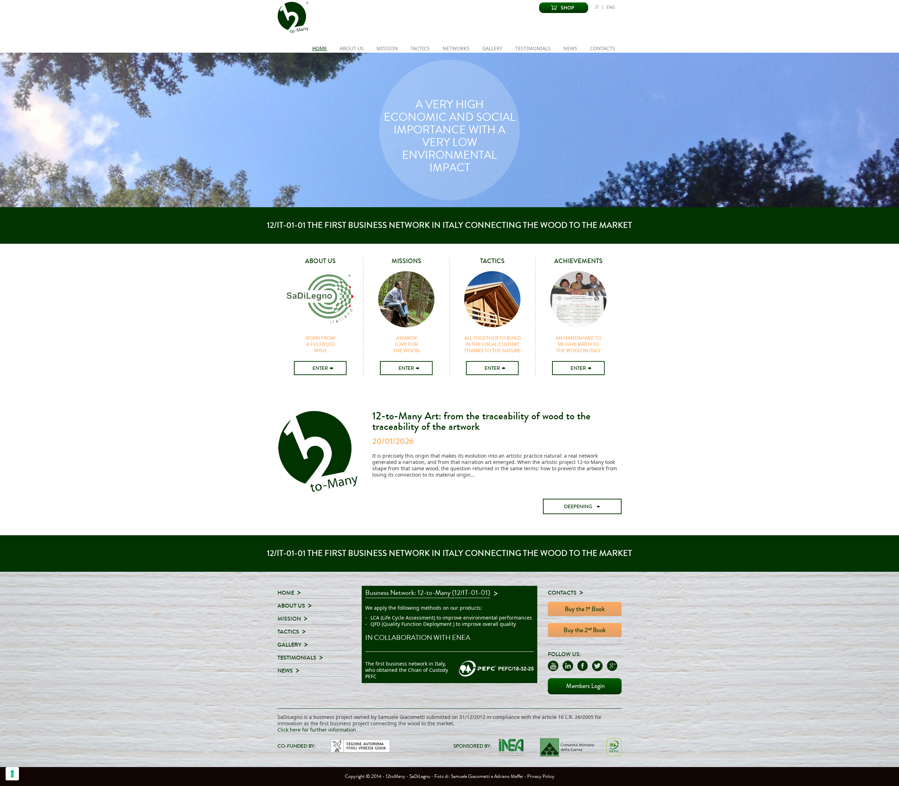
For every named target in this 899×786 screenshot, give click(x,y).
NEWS (570, 48)
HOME (319, 48)
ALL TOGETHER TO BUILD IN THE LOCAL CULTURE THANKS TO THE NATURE (492, 344)
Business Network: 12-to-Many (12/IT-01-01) (427, 593)
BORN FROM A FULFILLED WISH (320, 344)
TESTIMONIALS (533, 48)
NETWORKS (456, 48)
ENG (610, 7)
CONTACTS (602, 48)
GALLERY (492, 48)
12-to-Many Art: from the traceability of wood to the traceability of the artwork (481, 421)
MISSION (387, 48)
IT (597, 7)
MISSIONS (406, 261)
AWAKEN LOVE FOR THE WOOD (406, 344)
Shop (563, 7)
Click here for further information (316, 729)
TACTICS (420, 48)
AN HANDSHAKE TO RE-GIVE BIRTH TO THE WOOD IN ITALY (578, 344)
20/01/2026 (393, 441)
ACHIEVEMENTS (578, 261)
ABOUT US (352, 48)
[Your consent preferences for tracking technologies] (12, 773)
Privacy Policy (541, 776)
